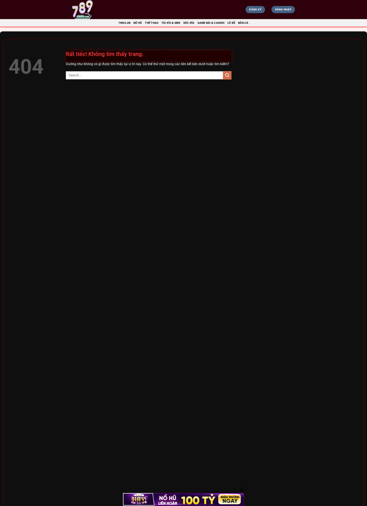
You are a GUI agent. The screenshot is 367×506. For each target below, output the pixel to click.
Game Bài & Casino (211, 22)
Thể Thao (151, 22)
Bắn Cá (243, 22)
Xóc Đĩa (189, 22)
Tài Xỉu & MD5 (170, 22)
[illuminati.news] (106, 9)
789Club (124, 22)
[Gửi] (227, 75)
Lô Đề (231, 22)
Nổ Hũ (137, 22)
